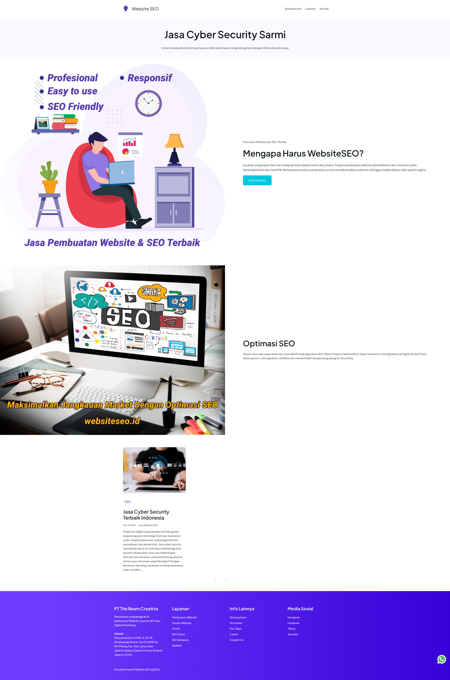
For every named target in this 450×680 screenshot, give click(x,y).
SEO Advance (180, 639)
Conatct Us (236, 639)
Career (234, 634)
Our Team (236, 628)
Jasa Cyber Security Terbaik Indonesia (146, 514)
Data (127, 501)
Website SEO (145, 8)
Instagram (294, 617)
